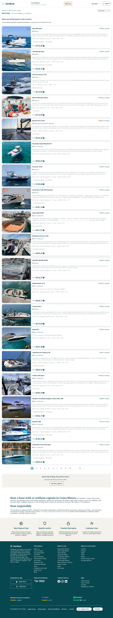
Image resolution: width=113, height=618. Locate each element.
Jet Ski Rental (62, 558)
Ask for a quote (56, 483)
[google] (45, 597)
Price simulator (39, 556)
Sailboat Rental (62, 554)
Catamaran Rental (63, 556)
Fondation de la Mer (40, 568)
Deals (59, 566)
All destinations (86, 560)
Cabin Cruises (61, 564)
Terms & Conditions (54, 609)
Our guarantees (39, 553)
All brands (60, 568)
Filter (67, 3)
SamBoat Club (38, 562)
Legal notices (32, 609)
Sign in (107, 3)
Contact (83, 584)
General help (85, 581)
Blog (35, 572)
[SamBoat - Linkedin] (66, 581)
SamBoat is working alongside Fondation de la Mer (50, 511)
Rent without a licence (64, 562)
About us (37, 549)
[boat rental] (8, 3)
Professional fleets (40, 558)
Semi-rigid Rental (63, 551)
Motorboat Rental (63, 549)
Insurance (37, 554)
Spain (83, 553)
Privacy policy (42, 609)
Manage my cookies (87, 586)
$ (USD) (97, 609)
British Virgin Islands (88, 558)
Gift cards (37, 560)
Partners (64, 609)
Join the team (38, 551)
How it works (85, 583)
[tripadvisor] (78, 597)
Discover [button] (95, 4)
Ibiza (82, 554)
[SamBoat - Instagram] (62, 581)
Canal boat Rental (63, 560)
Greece (83, 551)
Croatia (83, 549)
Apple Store (22, 581)
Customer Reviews (40, 564)
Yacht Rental (61, 553)
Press (35, 566)
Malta (83, 556)
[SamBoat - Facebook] (58, 581)
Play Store (22, 586)
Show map (101, 10)
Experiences (38, 570)
